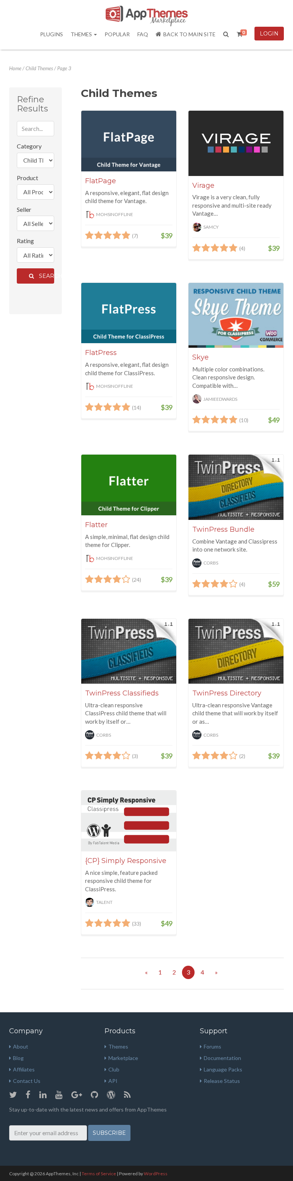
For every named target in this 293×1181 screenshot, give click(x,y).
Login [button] (269, 33)
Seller (24, 209)
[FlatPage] (128, 141)
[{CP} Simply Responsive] (128, 821)
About (20, 1046)
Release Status (222, 1081)
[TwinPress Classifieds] (128, 651)
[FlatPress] (128, 313)
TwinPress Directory (226, 693)
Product (27, 177)
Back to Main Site (189, 34)
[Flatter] (128, 485)
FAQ (142, 34)
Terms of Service (99, 1173)
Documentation (222, 1058)
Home (15, 68)
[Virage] (235, 143)
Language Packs (223, 1069)
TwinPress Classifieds (122, 693)
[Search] (226, 34)
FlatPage (100, 181)
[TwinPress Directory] (235, 651)
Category (29, 146)
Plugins (51, 34)
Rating (25, 240)
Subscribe (109, 1132)
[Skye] (235, 315)
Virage (203, 185)
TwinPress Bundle (223, 529)
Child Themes (39, 68)
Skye (200, 357)
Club (113, 1069)
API (113, 1081)
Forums (212, 1046)
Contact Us (26, 1081)
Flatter (96, 525)
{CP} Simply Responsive (125, 861)
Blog (18, 1058)
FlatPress (101, 352)
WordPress (155, 1173)
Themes (82, 34)
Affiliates (24, 1069)
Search (45, 276)
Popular (117, 34)
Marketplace (123, 1058)
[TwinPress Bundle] (235, 487)
